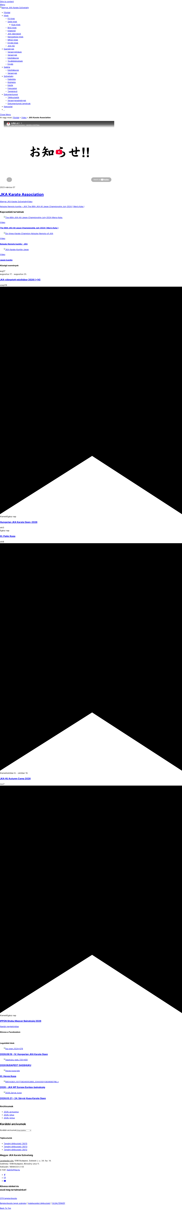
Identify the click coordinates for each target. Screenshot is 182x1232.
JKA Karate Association (22, 194)
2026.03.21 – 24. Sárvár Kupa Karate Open (23, 1098)
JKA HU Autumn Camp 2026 (15, 778)
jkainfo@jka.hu (13, 1170)
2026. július (9, 1115)
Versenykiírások (15, 52)
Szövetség (8, 76)
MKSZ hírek (13, 40)
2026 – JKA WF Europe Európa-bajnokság (22, 1087)
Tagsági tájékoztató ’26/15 (15, 1143)
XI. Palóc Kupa (7, 536)
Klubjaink (12, 82)
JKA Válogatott (14, 34)
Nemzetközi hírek (15, 37)
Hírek (6, 15)
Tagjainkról (12, 91)
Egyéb (10, 64)
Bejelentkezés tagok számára (13, 1203)
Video (24, 117)
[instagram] (5, 1178)
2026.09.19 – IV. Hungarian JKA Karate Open (24, 1054)
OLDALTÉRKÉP (58, 1203)
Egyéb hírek (13, 43)
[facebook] (5, 1175)
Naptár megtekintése (9, 1026)
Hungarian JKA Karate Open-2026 (18, 522)
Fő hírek (11, 18)
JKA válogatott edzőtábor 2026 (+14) (20, 279)
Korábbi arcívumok (8, 1130)
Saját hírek (12, 21)
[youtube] (5, 1181)
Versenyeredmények (17, 100)
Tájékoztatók (13, 97)
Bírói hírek (12, 28)
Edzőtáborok (13, 58)
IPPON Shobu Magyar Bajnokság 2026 (20, 1021)
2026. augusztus (11, 1112)
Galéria (7, 67)
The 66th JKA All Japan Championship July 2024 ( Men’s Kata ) (55, 206)
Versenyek (12, 55)
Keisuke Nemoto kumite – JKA (13, 206)
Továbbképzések (15, 61)
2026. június (9, 1118)
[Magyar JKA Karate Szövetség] (14, 7)
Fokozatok (12, 88)
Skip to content (7, 1)
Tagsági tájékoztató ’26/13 (15, 1146)
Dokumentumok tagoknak (19, 103)
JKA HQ (11, 46)
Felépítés (12, 79)
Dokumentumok (11, 94)
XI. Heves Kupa (8, 1076)
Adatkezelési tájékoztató (39, 1203)
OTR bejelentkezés (8, 1198)
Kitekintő (12, 31)
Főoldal (7, 12)
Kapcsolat (8, 106)
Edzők (10, 85)
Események (9, 49)
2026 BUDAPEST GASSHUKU (15, 1065)
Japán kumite (6, 260)
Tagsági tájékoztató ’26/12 (15, 1149)
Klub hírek (15, 25)
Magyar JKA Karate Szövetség (13, 201)
